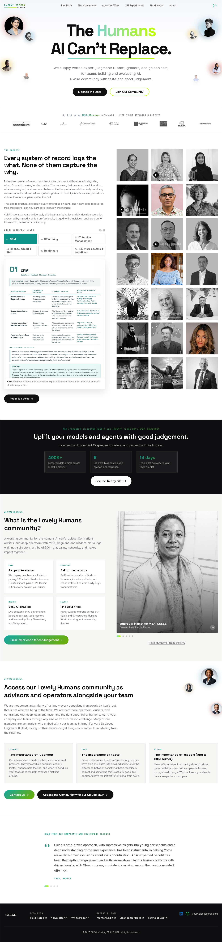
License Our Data (130, 917)
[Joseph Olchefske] (126, 636)
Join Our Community (129, 92)
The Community (87, 5)
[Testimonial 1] (46, 886)
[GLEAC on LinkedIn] (181, 913)
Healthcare (49, 250)
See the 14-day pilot (109, 481)
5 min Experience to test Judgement (34, 640)
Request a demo (19, 398)
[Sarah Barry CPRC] (132, 636)
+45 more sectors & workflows (89, 250)
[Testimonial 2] (51, 886)
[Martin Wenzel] (123, 636)
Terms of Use (156, 917)
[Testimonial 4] (57, 886)
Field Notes (157, 5)
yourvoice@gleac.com (205, 913)
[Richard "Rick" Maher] (129, 636)
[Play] (156, 175)
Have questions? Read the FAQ (167, 642)
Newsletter (58, 917)
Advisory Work (110, 5)
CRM (11, 239)
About (172, 5)
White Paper (79, 917)
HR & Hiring (49, 239)
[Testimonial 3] (54, 886)
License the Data (89, 92)
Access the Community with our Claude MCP (73, 794)
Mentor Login (105, 917)
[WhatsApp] (187, 913)
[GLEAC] (11, 915)
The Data (66, 5)
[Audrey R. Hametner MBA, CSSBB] (119, 636)
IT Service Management (83, 239)
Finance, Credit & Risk (18, 250)
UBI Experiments (134, 5)
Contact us (17, 794)
